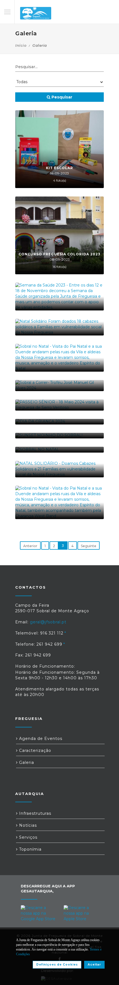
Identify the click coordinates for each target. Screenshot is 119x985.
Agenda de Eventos (40, 738)
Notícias (27, 825)
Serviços (27, 837)
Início (20, 45)
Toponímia (30, 849)
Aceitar (94, 964)
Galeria (26, 762)
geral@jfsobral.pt (48, 621)
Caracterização (34, 750)
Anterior (30, 546)
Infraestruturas (34, 813)
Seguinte (88, 546)
